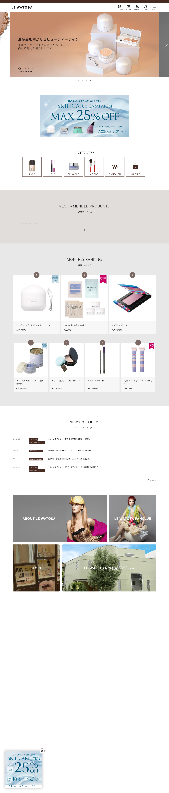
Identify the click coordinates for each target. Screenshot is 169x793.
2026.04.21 (16, 467)
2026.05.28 (16, 450)
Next (167, 44)
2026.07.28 (16, 439)
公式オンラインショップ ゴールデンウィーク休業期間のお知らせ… (73, 467)
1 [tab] (79, 80)
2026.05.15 (16, 459)
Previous (2, 44)
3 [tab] (86, 80)
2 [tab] (83, 80)
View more (152, 480)
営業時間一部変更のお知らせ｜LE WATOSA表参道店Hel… (69, 459)
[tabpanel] (31, 222)
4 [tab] (90, 80)
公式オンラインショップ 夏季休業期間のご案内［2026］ (69, 439)
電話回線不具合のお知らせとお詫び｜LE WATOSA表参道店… (71, 450)
